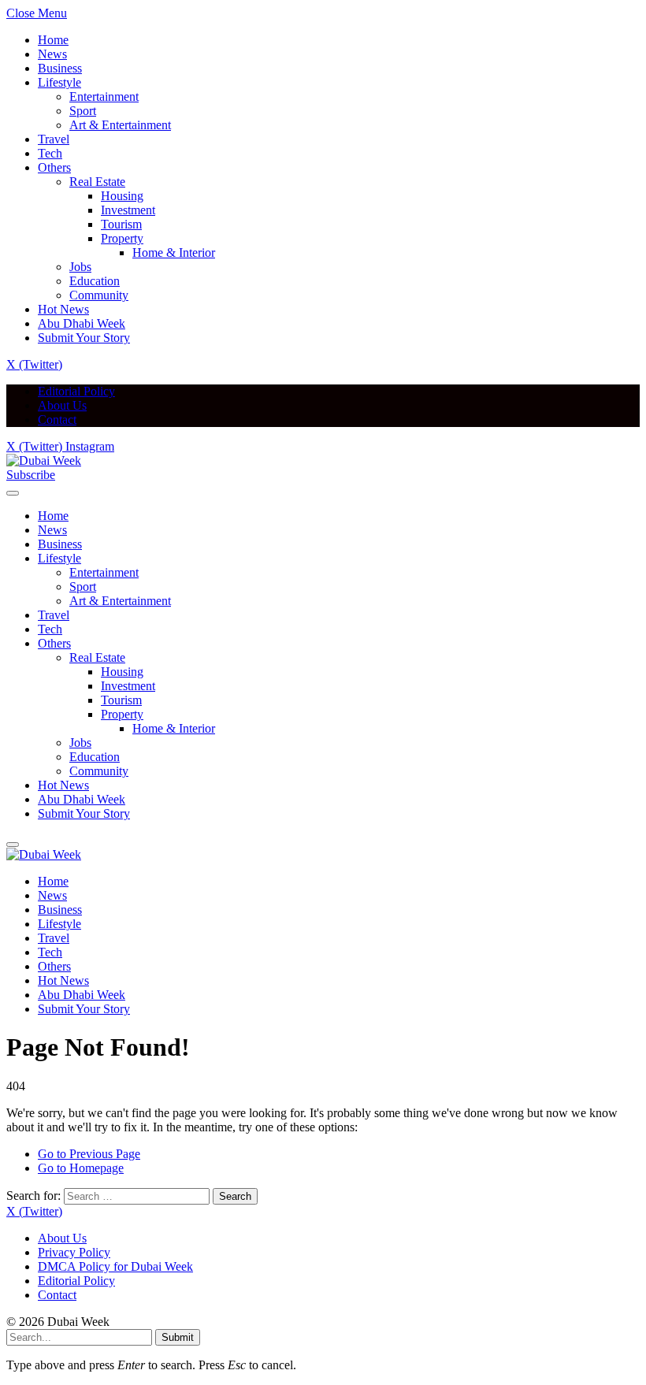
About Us (62, 405)
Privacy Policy (74, 1252)
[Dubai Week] (43, 460)
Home (53, 39)
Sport (82, 110)
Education (94, 281)
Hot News (63, 309)
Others (54, 167)
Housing (122, 195)
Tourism (121, 224)
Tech (50, 153)
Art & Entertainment (120, 125)
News (52, 54)
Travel (53, 139)
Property (122, 238)
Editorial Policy (76, 391)
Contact (57, 419)
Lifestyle (59, 82)
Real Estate (97, 181)
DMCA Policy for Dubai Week (115, 1266)
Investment (128, 210)
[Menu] (12, 493)
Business (60, 68)
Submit (178, 1337)
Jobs (80, 266)
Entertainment (104, 96)
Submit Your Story (84, 337)
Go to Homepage (81, 1168)
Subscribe (30, 474)
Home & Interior (173, 252)
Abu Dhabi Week (81, 323)
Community (98, 295)
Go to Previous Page (89, 1153)
